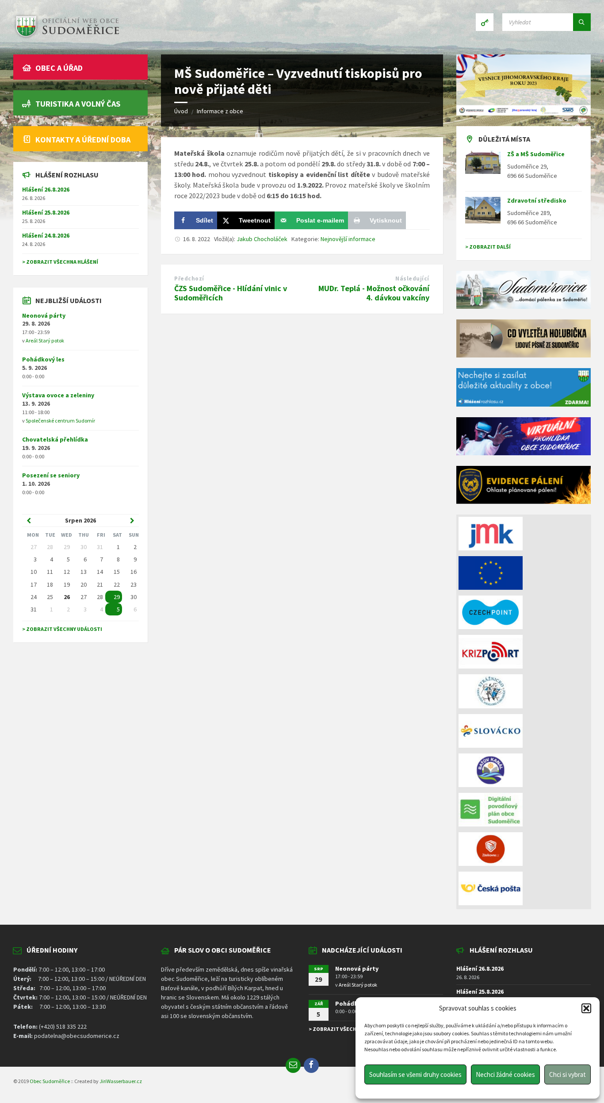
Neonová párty (43, 315)
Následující (412, 278)
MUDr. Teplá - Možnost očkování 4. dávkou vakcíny (373, 293)
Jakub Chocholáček (262, 239)
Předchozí (189, 278)
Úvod (181, 111)
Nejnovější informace (348, 239)
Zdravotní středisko (536, 200)
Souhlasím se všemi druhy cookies (415, 1074)
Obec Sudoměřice (50, 1081)
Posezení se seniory (51, 475)
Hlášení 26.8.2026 (45, 189)
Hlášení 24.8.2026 (45, 235)
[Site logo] (66, 37)
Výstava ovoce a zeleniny (58, 395)
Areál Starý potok (45, 340)
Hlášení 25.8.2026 (45, 212)
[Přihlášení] (484, 22)
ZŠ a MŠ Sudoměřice (536, 154)
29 (117, 597)
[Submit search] (582, 22)
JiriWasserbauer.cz (120, 1081)
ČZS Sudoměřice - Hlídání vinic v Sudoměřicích (230, 293)
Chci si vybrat (567, 1074)
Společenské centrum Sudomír (60, 420)
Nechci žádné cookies (505, 1074)
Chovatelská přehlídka (55, 439)
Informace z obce (220, 111)
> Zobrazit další (488, 246)
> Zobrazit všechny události (62, 629)
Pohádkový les (43, 359)
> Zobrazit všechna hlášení (60, 261)
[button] (586, 1008)
